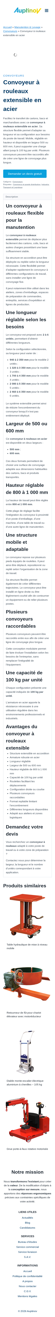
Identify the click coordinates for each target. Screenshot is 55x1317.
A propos (27, 1281)
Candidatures (27, 1227)
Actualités (27, 1217)
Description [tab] (12, 197)
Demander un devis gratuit (25, 173)
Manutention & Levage (27, 27)
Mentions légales (27, 1296)
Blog (27, 1222)
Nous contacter (27, 1286)
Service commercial (27, 1247)
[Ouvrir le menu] (46, 10)
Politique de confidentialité (27, 1276)
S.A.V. (27, 1257)
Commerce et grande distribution (26, 185)
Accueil (7, 27)
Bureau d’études (27, 1242)
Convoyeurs (10, 31)
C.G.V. (27, 1291)
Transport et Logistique (12, 187)
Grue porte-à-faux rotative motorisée (27, 1149)
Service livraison (27, 1252)
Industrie (45, 185)
